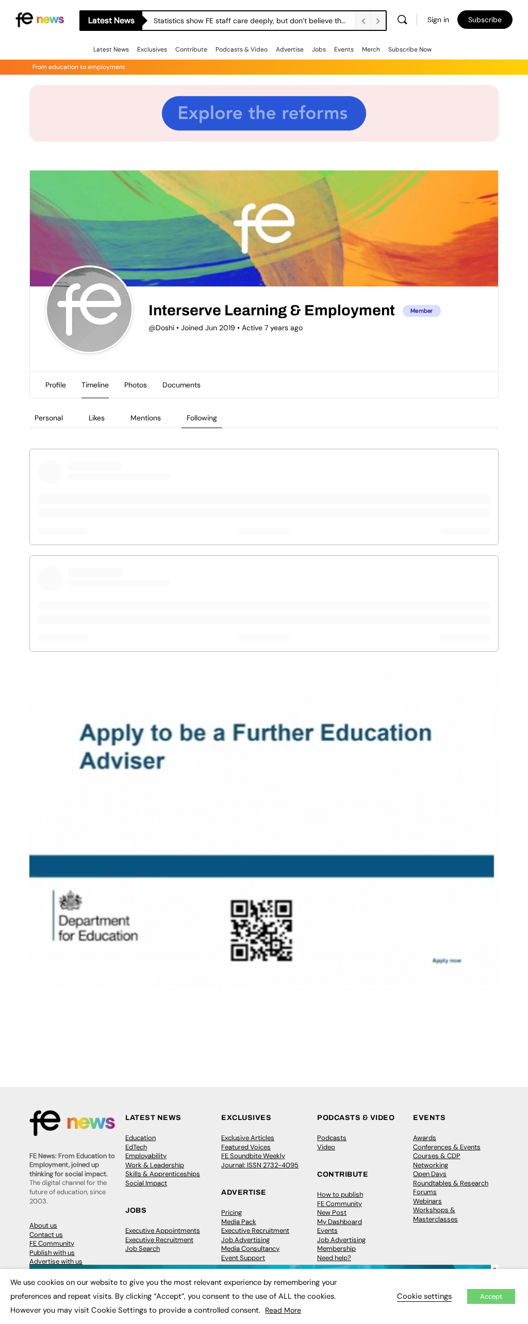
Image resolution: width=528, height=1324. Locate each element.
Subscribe (485, 19)
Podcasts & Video (242, 49)
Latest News (111, 49)
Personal (49, 417)
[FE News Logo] (39, 18)
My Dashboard (339, 1221)
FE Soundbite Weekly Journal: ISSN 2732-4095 (260, 1160)
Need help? (334, 1257)
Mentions (145, 417)
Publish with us (52, 1252)
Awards (424, 1137)
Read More (283, 1310)
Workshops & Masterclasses (435, 1215)
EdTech (136, 1147)
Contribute (191, 49)
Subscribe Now (410, 49)
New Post (331, 1212)
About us (43, 1225)
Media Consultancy (250, 1248)
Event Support (243, 1257)
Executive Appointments (162, 1230)
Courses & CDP (436, 1155)
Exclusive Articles (247, 1137)
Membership (336, 1248)
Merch (371, 49)
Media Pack (238, 1221)
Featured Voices (246, 1147)
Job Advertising (245, 1239)
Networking (430, 1165)
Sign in (438, 19)
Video (326, 1147)
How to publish (340, 1194)
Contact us (46, 1234)
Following (202, 417)
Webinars (427, 1201)
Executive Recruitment (159, 1239)
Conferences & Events (447, 1147)
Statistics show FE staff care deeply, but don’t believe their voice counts (254, 20)
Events (344, 49)
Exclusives (152, 49)
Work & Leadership (154, 1165)
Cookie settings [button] (424, 1296)
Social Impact (146, 1183)
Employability (146, 1155)
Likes (97, 417)
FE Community (51, 1243)
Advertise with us (55, 1261)
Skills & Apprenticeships (162, 1173)
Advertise (290, 49)
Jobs (319, 49)
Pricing (231, 1212)
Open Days (430, 1173)
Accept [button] (491, 1296)
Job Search (142, 1248)
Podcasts (331, 1137)
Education (140, 1137)
